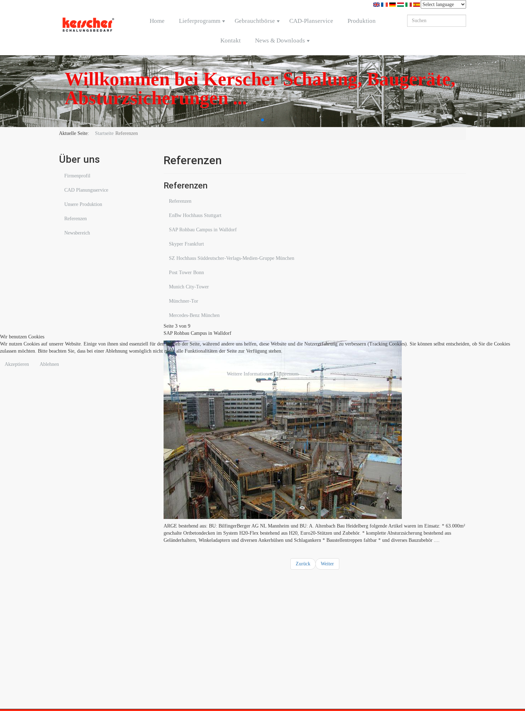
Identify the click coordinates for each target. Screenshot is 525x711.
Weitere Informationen (249, 374)
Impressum (287, 374)
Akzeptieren (17, 364)
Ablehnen (49, 364)
